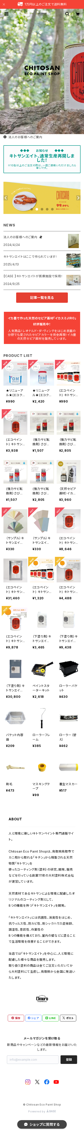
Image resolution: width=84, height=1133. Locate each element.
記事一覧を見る (42, 297)
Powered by (37, 1111)
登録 (69, 1059)
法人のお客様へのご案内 (25, 137)
